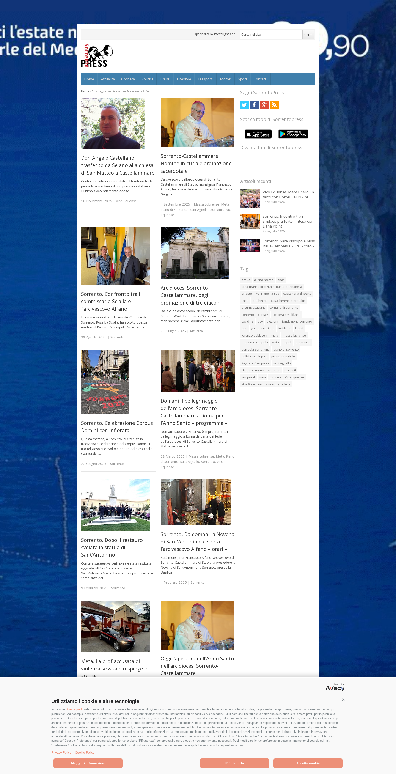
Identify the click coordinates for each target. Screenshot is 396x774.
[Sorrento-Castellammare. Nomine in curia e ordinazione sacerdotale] (197, 146)
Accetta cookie (308, 763)
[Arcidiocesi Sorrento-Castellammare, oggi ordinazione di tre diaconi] (195, 277)
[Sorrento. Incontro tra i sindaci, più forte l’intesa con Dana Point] (250, 227)
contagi (263, 315)
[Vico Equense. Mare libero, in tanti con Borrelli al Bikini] (250, 206)
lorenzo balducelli (254, 335)
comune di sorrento (284, 307)
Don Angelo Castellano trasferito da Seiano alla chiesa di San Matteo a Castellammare (117, 165)
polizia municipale (254, 356)
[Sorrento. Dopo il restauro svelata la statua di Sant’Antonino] (115, 529)
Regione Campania (255, 363)
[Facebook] (254, 105)
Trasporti (205, 79)
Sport (242, 79)
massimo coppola (255, 342)
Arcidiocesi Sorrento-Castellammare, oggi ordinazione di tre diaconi (191, 295)
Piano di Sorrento (174, 209)
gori (244, 328)
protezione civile (283, 356)
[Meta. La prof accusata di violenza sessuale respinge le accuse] (115, 651)
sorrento (274, 370)
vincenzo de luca (278, 384)
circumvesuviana (254, 307)
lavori (299, 328)
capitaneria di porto (297, 293)
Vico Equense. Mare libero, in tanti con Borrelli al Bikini (288, 194)
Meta (225, 204)
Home (89, 79)
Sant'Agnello (199, 209)
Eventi (165, 79)
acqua (246, 280)
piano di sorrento (286, 349)
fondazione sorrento (297, 321)
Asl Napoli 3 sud (267, 293)
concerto (248, 315)
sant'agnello (282, 363)
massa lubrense (294, 335)
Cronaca (128, 79)
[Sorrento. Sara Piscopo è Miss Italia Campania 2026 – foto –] (250, 251)
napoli (287, 342)
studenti (290, 370)
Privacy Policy (61, 752)
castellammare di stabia (288, 301)
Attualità (108, 79)
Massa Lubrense (206, 204)
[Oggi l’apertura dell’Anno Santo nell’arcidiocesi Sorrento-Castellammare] (197, 648)
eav (260, 321)
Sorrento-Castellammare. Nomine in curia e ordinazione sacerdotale (196, 163)
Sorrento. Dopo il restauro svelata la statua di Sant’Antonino (112, 547)
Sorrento (217, 209)
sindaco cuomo (253, 370)
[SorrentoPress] (97, 55)
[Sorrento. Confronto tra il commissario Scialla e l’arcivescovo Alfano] (115, 284)
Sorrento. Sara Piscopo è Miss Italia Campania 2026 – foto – (289, 243)
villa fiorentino (252, 384)
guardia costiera (263, 328)
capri (245, 301)
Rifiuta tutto (234, 763)
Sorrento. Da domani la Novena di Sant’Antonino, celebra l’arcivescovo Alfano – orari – (197, 541)
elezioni (272, 321)
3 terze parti (74, 709)
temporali (249, 377)
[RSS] (274, 105)
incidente (284, 328)
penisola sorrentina (256, 349)
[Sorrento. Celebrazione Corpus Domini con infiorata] (105, 412)
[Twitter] (244, 105)
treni (262, 377)
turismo (275, 377)
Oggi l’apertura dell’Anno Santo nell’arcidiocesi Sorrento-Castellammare (197, 666)
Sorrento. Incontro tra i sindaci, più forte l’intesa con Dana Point (288, 221)
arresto (247, 293)
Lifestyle (184, 79)
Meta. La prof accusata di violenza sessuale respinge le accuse (114, 668)
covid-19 (248, 321)
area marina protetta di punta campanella (272, 287)
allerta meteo (264, 280)
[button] (343, 699)
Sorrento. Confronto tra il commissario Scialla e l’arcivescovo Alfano (111, 301)
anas (281, 280)
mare (275, 335)
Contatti (260, 79)
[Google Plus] (264, 105)
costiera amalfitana (286, 315)
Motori (225, 79)
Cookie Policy (84, 752)
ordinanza (303, 342)
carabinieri (259, 301)
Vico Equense (126, 201)
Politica (147, 79)
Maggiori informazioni (88, 763)
